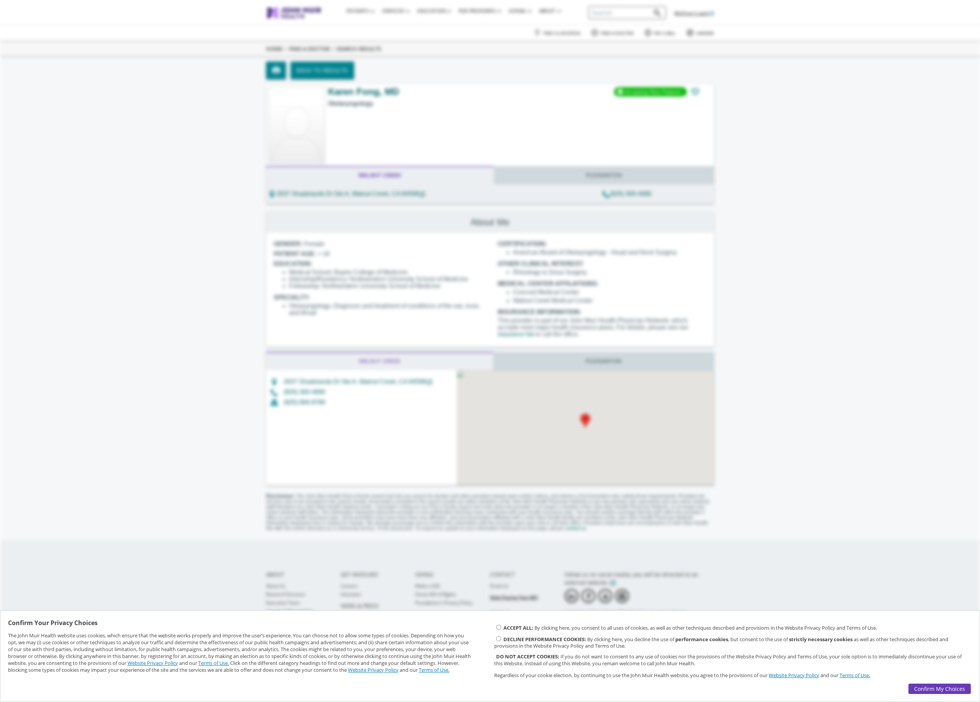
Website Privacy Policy (152, 663)
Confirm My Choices (939, 688)
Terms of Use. (213, 663)
